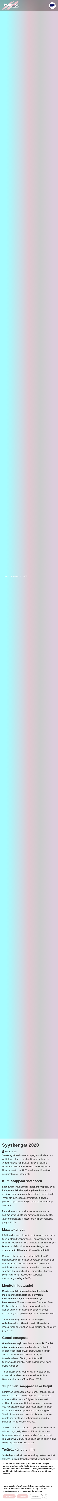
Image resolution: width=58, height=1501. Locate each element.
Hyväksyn (9, 1496)
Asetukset (36, 1496)
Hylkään (23, 1496)
